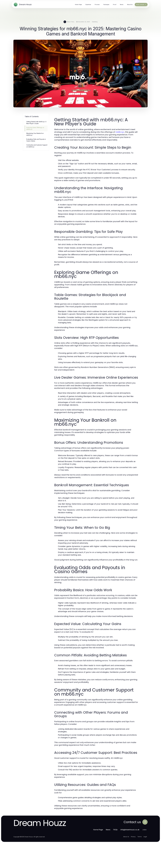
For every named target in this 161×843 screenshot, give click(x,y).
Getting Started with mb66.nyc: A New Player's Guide (36, 122)
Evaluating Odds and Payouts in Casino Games (36, 140)
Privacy (133, 837)
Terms (139, 837)
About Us (126, 837)
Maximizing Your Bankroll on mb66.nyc (35, 134)
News (108, 829)
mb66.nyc (119, 132)
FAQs (115, 829)
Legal (145, 837)
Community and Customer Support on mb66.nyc (36, 145)
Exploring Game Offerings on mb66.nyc (35, 128)
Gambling (94, 21)
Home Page (98, 829)
